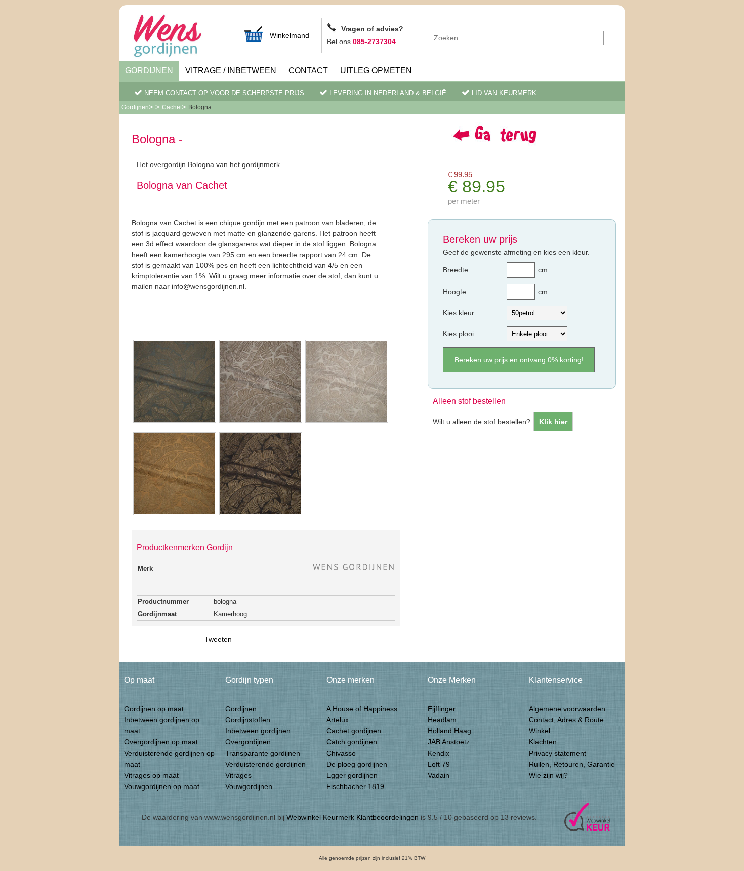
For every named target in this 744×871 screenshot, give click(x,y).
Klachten (543, 742)
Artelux (337, 720)
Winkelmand (289, 35)
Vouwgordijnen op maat (161, 786)
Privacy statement (557, 753)
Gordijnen (149, 70)
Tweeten (218, 639)
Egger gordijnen (352, 775)
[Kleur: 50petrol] (175, 422)
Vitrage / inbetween (230, 70)
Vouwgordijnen (248, 786)
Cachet (172, 107)
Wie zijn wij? (548, 775)
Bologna (200, 107)
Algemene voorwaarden (567, 708)
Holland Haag (449, 731)
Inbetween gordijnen (258, 731)
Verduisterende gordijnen (265, 764)
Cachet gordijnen (353, 731)
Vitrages (238, 775)
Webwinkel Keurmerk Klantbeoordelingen (352, 817)
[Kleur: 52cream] (347, 422)
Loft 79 (439, 764)
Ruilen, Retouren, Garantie (572, 764)
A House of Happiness (361, 708)
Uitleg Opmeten (376, 70)
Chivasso (341, 753)
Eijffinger (442, 708)
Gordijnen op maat (154, 708)
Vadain (438, 775)
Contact (308, 70)
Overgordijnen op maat (161, 742)
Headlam (442, 720)
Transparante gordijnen (262, 753)
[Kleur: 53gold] (175, 514)
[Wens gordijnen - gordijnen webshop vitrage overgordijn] (179, 37)
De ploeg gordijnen (356, 764)
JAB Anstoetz (449, 742)
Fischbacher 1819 (355, 786)
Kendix (438, 753)
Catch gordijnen (351, 742)
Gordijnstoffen (247, 720)
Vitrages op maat (151, 775)
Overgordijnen (248, 742)
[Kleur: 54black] (261, 514)
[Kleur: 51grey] (261, 422)
